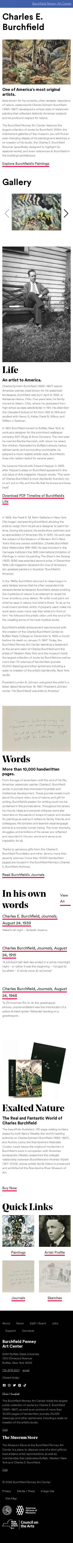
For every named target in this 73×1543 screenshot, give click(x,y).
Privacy (6, 1491)
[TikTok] (25, 1385)
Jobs (55, 1323)
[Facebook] (4, 1385)
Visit (5, 1430)
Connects (28, 1331)
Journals (18, 1298)
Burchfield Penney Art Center (51, 3)
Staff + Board (38, 1323)
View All (64, 898)
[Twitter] (14, 1385)
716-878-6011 (10, 1370)
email (26, 1370)
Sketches (55, 1298)
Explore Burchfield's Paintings (25, 164)
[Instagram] (9, 1385)
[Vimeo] (20, 1385)
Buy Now (9, 1188)
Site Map (11, 1498)
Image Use (47, 1491)
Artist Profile (55, 1252)
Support (10, 1331)
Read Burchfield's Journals (23, 875)
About (6, 1323)
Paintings (18, 1252)
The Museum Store (20, 1438)
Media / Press (26, 1491)
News (20, 1323)
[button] (66, 213)
